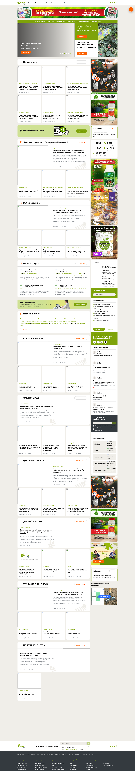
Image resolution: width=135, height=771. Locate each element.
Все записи (81, 142)
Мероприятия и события (25, 321)
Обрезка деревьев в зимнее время (103, 306)
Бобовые (45, 321)
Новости (96, 262)
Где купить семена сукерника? (102, 304)
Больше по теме (80, 338)
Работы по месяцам (76, 247)
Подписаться (81, 131)
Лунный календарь (42, 318)
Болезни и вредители (25, 323)
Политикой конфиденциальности (103, 429)
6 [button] (70, 53)
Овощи (53, 83)
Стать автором (54, 2)
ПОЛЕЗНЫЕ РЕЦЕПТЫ (96, 21)
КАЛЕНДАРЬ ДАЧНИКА (40, 21)
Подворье (88, 769)
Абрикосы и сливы (52, 321)
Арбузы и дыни (27, 318)
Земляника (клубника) (58, 208)
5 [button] (68, 53)
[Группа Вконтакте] (112, 3)
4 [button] (67, 53)
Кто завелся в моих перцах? (101, 325)
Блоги (21, 318)
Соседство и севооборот (55, 323)
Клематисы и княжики (37, 321)
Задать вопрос (98, 329)
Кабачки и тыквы (47, 83)
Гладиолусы (34, 318)
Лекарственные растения (58, 769)
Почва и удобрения (35, 323)
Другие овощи (56, 147)
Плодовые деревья (80, 323)
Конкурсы (50, 754)
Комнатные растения (25, 275)
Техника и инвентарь (57, 589)
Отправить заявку (80, 304)
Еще (112, 128)
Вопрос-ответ (42, 2)
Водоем (69, 566)
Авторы (48, 2)
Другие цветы (46, 247)
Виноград (33, 275)
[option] (46, 40)
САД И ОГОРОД (50, 21)
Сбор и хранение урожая (73, 83)
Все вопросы (110, 329)
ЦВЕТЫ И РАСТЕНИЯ (60, 21)
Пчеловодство (80, 275)
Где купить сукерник (99, 313)
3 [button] (65, 53)
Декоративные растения (48, 505)
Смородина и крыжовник (73, 112)
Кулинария (57, 275)
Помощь (77, 754)
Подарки (57, 754)
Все (81, 263)
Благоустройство (71, 629)
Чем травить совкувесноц (101, 311)
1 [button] (61, 53)
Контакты (91, 754)
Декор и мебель (46, 566)
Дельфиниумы (51, 318)
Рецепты (64, 754)
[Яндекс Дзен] (116, 3)
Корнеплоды (46, 112)
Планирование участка (25, 527)
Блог (36, 2)
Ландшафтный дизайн (32, 273)
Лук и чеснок (22, 112)
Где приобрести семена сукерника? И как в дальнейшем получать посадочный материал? (105, 317)
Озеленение (72, 767)
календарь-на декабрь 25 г (101, 320)
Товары (71, 754)
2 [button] (63, 53)
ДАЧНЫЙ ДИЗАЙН (71, 21)
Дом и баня (89, 763)
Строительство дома (72, 321)
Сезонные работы (34, 83)
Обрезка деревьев (99, 309)
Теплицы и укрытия (66, 323)
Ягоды (81, 112)
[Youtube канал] (114, 3)
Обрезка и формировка (24, 83)
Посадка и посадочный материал (75, 187)
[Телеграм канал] (110, 3)
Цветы (51, 247)
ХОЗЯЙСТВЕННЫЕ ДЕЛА (83, 21)
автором (131, 9)
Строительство (80, 273)
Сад (21, 273)
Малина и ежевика (23, 247)
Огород (24, 273)
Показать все (25, 329)
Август (69, 247)
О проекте (84, 754)
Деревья (65, 321)
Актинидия (59, 321)
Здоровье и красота (24, 651)
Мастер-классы (99, 438)
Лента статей (31, 2)
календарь (97, 322)
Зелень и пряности (45, 323)
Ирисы (75, 318)
